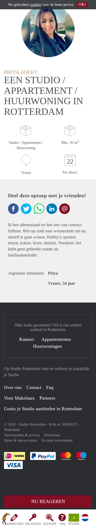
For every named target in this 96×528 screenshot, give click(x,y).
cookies (35, 5)
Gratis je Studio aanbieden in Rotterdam (43, 408)
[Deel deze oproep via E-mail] (64, 208)
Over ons (13, 387)
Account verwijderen (57, 440)
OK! (82, 4)
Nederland (11, 430)
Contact (33, 387)
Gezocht (50, 523)
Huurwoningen (47, 346)
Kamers (26, 339)
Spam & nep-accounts (20, 440)
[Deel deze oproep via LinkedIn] (51, 208)
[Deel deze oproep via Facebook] (13, 208)
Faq (49, 387)
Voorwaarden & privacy (22, 435)
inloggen (33, 523)
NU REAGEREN (48, 501)
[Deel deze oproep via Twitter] (26, 208)
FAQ (62, 523)
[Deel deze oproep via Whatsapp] (39, 208)
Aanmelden (14, 523)
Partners (47, 398)
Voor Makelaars (19, 398)
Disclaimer (52, 435)
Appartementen (56, 339)
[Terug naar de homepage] (6, 520)
